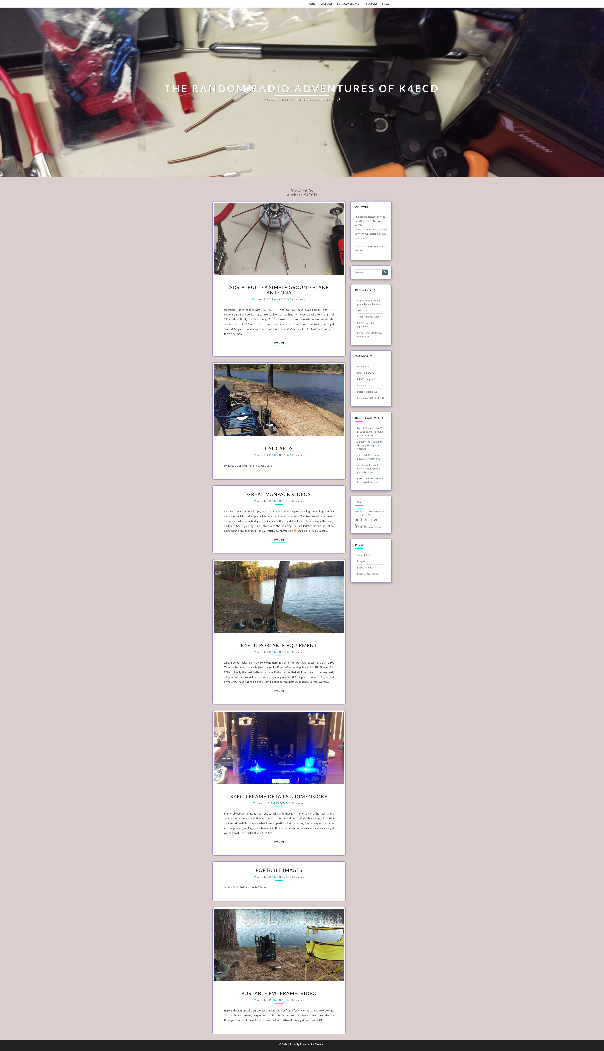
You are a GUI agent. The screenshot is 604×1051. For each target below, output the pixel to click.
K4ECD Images (365, 379)
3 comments (298, 299)
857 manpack (359, 511)
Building (361, 366)
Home (312, 3)
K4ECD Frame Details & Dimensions (278, 796)
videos (379, 527)
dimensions (379, 511)
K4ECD (281, 299)
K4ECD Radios (371, 3)
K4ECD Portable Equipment (279, 645)
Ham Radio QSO (365, 372)
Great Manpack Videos (279, 494)
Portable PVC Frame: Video (279, 993)
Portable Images (279, 870)
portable (363, 520)
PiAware (361, 385)
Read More (280, 343)
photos (364, 515)
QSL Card (369, 527)
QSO (374, 527)
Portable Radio (365, 391)
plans (376, 515)
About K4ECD (326, 3)
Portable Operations (348, 3)
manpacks (358, 515)
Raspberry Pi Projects (368, 398)
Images (385, 3)
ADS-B (366, 511)
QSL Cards (279, 448)
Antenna (372, 511)
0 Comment (297, 455)
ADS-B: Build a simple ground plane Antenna (279, 289)
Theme (319, 1044)
